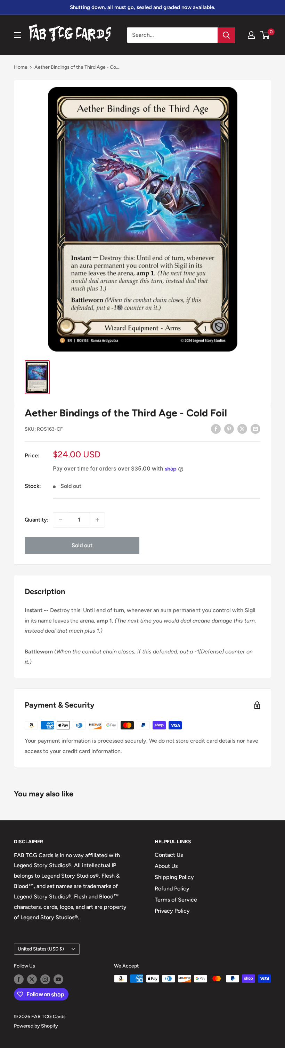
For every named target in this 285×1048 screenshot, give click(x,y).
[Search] (226, 35)
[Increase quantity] (97, 520)
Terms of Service (176, 899)
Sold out (82, 545)
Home (20, 67)
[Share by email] (255, 428)
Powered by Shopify (36, 1026)
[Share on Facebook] (216, 428)
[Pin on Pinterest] (229, 428)
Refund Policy (172, 888)
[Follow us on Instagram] (45, 979)
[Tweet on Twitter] (242, 428)
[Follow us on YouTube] (58, 979)
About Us (166, 866)
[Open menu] (17, 35)
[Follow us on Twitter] (32, 979)
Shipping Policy (174, 877)
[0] (265, 35)
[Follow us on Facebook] (19, 979)
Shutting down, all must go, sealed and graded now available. (142, 7)
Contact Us (169, 855)
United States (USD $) (41, 949)
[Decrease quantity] (60, 520)
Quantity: (37, 519)
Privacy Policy (172, 910)
